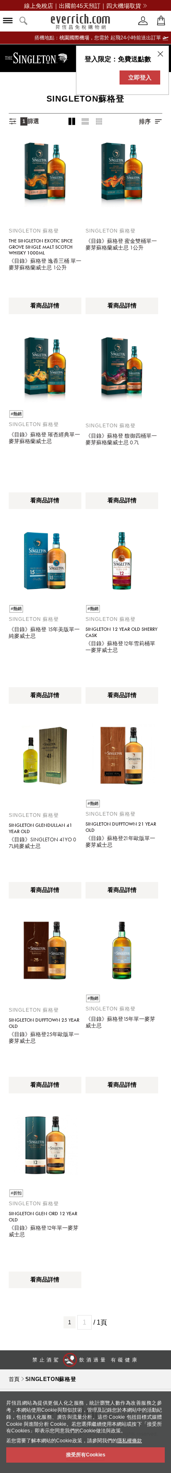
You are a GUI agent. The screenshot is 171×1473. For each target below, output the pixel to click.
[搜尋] (24, 21)
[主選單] (8, 21)
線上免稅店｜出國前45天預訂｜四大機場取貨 (82, 5)
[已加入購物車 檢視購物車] (161, 21)
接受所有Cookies (85, 1455)
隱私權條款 (129, 1441)
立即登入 (139, 77)
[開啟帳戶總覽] (143, 21)
